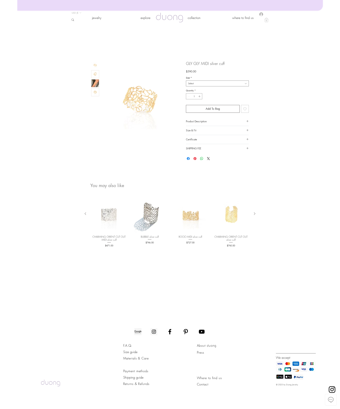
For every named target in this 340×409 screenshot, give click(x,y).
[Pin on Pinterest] (195, 159)
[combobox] (217, 84)
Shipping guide (133, 378)
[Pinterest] (185, 332)
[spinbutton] (194, 97)
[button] (96, 17)
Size (189, 78)
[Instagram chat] (332, 389)
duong (169, 17)
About (202, 346)
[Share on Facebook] (188, 159)
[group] (170, 222)
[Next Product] (255, 214)
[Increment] (200, 97)
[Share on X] (208, 159)
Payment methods (136, 371)
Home (94, 49)
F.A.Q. (127, 346)
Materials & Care (136, 359)
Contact (202, 385)
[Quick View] (109, 214)
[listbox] (76, 12)
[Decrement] (188, 97)
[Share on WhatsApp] (202, 159)
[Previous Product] (85, 214)
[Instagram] (153, 332)
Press (200, 353)
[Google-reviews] (137, 332)
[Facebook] (169, 332)
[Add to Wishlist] (245, 109)
